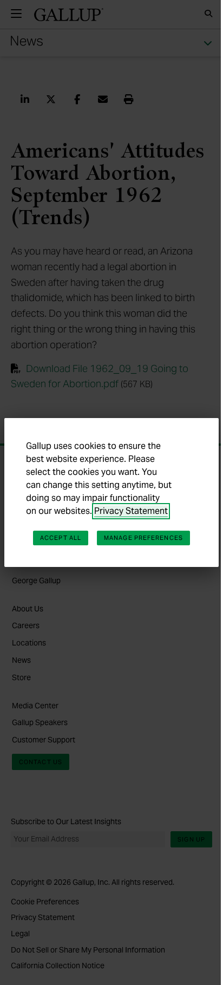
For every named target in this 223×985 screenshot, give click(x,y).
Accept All (60, 538)
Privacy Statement (131, 511)
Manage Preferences (143, 538)
